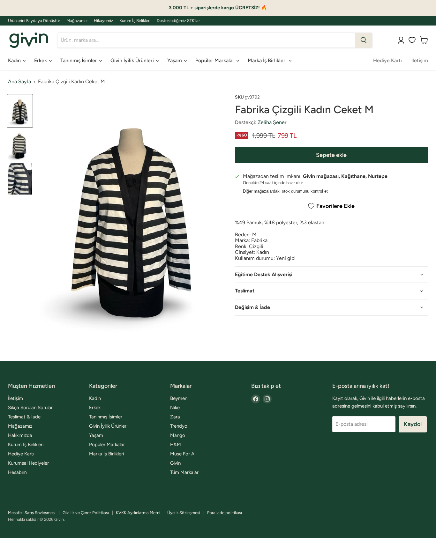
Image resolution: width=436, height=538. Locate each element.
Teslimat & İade (24, 417)
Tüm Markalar (184, 472)
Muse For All (183, 454)
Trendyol (179, 426)
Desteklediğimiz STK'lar (178, 20)
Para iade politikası (224, 512)
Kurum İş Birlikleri (134, 20)
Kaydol (413, 424)
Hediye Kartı (387, 60)
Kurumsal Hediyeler (28, 463)
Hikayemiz (103, 20)
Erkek (41, 60)
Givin (175, 463)
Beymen (178, 398)
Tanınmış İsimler (79, 60)
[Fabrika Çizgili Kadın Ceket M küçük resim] (20, 110)
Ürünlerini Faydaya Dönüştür (34, 20)
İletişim (419, 60)
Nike (175, 407)
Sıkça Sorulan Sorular (30, 407)
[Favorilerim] (412, 40)
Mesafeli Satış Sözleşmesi (32, 512)
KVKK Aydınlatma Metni (138, 512)
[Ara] (363, 40)
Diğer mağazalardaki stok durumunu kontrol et (285, 191)
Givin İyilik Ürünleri (132, 60)
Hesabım (17, 472)
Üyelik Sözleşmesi (183, 512)
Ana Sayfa (19, 82)
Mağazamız (76, 20)
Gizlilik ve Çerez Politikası (86, 512)
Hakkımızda (20, 435)
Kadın (15, 60)
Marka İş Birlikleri (268, 60)
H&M (175, 444)
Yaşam (175, 60)
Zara (175, 417)
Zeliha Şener (272, 122)
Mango (177, 435)
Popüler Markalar (215, 60)
